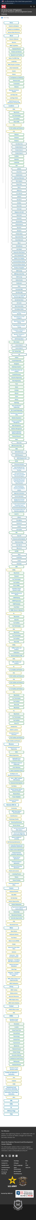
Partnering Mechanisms (16, 822)
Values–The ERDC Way (14, 58)
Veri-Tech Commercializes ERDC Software (19, 829)
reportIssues (19, 523)
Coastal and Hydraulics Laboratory (11, 1073)
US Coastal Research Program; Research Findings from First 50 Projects (19, 474)
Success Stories (16, 825)
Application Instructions (19, 493)
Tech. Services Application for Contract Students (19, 908)
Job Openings (14, 898)
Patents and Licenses (14, 870)
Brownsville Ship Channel (19, 252)
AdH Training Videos (19, 338)
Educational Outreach (17, 915)
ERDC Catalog (14, 989)
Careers (11, 888)
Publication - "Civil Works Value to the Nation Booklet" (14, 974)
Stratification (19, 283)
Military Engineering (14, 755)
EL (14, 613)
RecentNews (19, 520)
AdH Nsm (19, 196)
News (16, 439)
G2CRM (16, 551)
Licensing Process (16, 874)
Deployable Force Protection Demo (16, 759)
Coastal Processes (16, 374)
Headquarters (14, 726)
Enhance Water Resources (14, 32)
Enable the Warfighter (14, 26)
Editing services (14, 993)
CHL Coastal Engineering (16, 410)
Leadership (14, 61)
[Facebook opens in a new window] (2, 1155)
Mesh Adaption (19, 181)
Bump (19, 286)
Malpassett (19, 190)
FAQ (14, 921)
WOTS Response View (22, 458)
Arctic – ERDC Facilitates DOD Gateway (16, 779)
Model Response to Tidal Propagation (19, 317)
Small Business (13, 815)
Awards (14, 71)
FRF (16, 532)
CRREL (14, 569)
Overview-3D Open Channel (19, 264)
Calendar (14, 1080)
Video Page (14, 969)
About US (19, 535)
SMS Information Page (16, 445)
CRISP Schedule (16, 603)
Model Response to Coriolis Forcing (19, 326)
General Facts (16, 1039)
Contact (19, 560)
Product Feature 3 (19, 153)
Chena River (19, 171)
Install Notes (19, 557)
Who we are (19, 548)
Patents (16, 877)
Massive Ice (16, 1045)
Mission (16, 393)
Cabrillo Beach (19, 174)
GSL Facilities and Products (16, 682)
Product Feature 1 (19, 146)
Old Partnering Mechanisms (14, 842)
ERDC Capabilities (14, 45)
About (11, 35)
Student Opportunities (14, 901)
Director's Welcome (13, 39)
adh (19, 354)
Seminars (14, 951)
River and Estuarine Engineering (16, 406)
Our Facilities (16, 118)
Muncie (19, 187)
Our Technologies (16, 115)
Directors (16, 86)
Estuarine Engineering (16, 377)
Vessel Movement (19, 239)
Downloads (19, 218)
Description (16, 1023)
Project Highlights (16, 796)
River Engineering (16, 380)
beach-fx (17, 514)
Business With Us (11, 804)
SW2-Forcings (19, 270)
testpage (17, 390)
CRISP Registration (16, 600)
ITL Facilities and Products (16, 688)
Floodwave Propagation (19, 267)
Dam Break (19, 199)
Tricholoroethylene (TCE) (16, 655)
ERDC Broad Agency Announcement (16, 812)
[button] (8, 3)
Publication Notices (13, 934)
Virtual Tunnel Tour (16, 1030)
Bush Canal (19, 215)
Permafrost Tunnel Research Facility (16, 589)
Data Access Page (19, 541)
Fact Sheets (14, 937)
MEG (16, 566)
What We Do (16, 112)
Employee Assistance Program (14, 91)
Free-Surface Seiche (19, 309)
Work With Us (19, 545)
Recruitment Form (14, 924)
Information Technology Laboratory (11, 1093)
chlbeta (16, 357)
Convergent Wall (19, 289)
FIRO (16, 448)
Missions (14, 42)
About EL (16, 619)
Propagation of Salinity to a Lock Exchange (19, 331)
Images (14, 944)
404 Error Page (11, 1110)
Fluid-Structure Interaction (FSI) (16, 414)
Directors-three (16, 80)
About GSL (16, 704)
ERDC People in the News (14, 64)
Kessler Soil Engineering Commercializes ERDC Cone (19, 834)
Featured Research (16, 436)
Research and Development (19, 538)
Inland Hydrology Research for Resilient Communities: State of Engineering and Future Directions (19, 481)
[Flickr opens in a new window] (16, 1155)
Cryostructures (16, 1042)
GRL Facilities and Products (16, 676)
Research (16, 137)
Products (16, 140)
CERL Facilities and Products (16, 662)
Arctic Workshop (16, 767)
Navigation (16, 363)
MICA (16, 752)
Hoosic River (19, 184)
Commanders (16, 83)
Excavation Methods (16, 1055)
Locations (11, 105)
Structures (19, 230)
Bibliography (16, 1061)
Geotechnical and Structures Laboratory (11, 1088)
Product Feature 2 (19, 150)
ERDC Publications (14, 983)
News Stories (14, 931)
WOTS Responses (19, 455)
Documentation (19, 221)
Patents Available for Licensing (16, 838)
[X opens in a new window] (6, 1155)
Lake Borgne (19, 249)
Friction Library (19, 233)
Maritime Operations (16, 417)
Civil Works (14, 786)
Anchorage (19, 208)
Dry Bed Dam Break (19, 299)
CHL (14, 124)
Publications (16, 652)
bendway (19, 202)
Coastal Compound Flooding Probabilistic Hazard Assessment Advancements (19, 505)
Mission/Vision (16, 793)
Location (17, 1027)
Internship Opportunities (16, 918)
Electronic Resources (14, 996)
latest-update (19, 529)
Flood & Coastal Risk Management (16, 422)
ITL (14, 685)
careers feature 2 (19, 348)
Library (11, 986)
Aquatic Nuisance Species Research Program (17, 790)
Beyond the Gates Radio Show (14, 948)
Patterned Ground (16, 1048)
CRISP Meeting (16, 597)
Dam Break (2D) (19, 292)
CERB (14, 1084)
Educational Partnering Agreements (16, 867)
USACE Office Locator (14, 1009)
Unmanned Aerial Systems (16, 782)
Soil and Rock (16, 1033)
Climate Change (16, 1052)
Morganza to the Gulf (19, 212)
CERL (14, 109)
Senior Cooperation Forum (16, 770)
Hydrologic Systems (16, 366)
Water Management (16, 425)
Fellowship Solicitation (19, 464)
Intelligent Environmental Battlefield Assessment (19, 500)
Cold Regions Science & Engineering (16, 763)
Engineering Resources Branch (16, 594)
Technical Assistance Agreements (16, 862)
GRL (14, 629)
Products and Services (16, 51)
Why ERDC (13, 894)
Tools (16, 383)
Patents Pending (16, 880)
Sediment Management (16, 428)
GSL (14, 679)
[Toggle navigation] (33, 6)
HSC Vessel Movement (19, 178)
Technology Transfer (14, 819)
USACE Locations (14, 729)
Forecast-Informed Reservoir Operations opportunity (19, 510)
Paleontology (16, 1036)
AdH (17, 165)
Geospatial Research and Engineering (14, 748)
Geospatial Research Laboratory (14, 734)
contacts (19, 526)
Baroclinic (19, 227)
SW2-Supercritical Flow (19, 273)
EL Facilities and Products (16, 669)
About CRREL (16, 585)
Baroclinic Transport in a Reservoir (19, 335)
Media (11, 928)
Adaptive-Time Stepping (19, 258)
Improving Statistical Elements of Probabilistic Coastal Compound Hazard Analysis (19, 488)
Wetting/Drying (19, 246)
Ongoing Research (16, 48)
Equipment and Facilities (16, 54)
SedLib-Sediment (19, 224)
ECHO (16, 461)
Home (11, 22)
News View (19, 442)
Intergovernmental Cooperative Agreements (16, 853)
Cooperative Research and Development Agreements (16, 846)
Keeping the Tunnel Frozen (16, 1058)
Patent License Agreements (16, 849)
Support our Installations (14, 29)
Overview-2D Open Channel (19, 261)
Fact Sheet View (19, 143)
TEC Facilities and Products (16, 737)
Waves (19, 242)
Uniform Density (19, 280)
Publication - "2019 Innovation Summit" (14, 956)
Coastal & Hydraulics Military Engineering (16, 432)
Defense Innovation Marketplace (13, 965)
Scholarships (17, 911)
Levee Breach (19, 193)
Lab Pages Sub (13, 94)
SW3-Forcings (19, 276)
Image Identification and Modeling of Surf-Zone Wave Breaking (19, 469)
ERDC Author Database (14, 1002)
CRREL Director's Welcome (16, 610)
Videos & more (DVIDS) (14, 940)
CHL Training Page (16, 351)
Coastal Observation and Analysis (16, 370)
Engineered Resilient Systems (14, 801)
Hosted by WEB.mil (6, 1193)
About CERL (16, 121)
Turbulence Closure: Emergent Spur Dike (19, 313)
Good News (16, 607)
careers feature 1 (19, 345)
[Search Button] (30, 6)
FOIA (11, 1114)
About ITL (16, 723)
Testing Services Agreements (16, 858)
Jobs (14, 1077)
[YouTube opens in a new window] (10, 1155)
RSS (14, 1012)
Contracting (14, 808)
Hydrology (16, 402)
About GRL (16, 641)
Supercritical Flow (19, 236)
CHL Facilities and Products (16, 128)
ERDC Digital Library (14, 999)
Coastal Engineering (16, 360)
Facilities (17, 156)
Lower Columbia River (19, 255)
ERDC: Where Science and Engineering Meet (14, 979)
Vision (16, 396)
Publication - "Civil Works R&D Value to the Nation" (14, 960)
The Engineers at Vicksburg (16, 77)
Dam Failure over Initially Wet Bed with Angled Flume (19, 296)
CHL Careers (16, 341)
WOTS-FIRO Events (19, 451)
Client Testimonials (14, 67)
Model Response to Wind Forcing (19, 322)
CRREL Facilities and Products (16, 648)
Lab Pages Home (14, 97)
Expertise (16, 159)
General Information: (19, 496)
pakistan (19, 168)
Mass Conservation (19, 306)
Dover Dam (19, 205)
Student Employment (16, 904)
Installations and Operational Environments (14, 774)
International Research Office (14, 884)
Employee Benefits (14, 891)
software (19, 517)
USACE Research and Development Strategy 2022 (14, 102)
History (14, 74)
